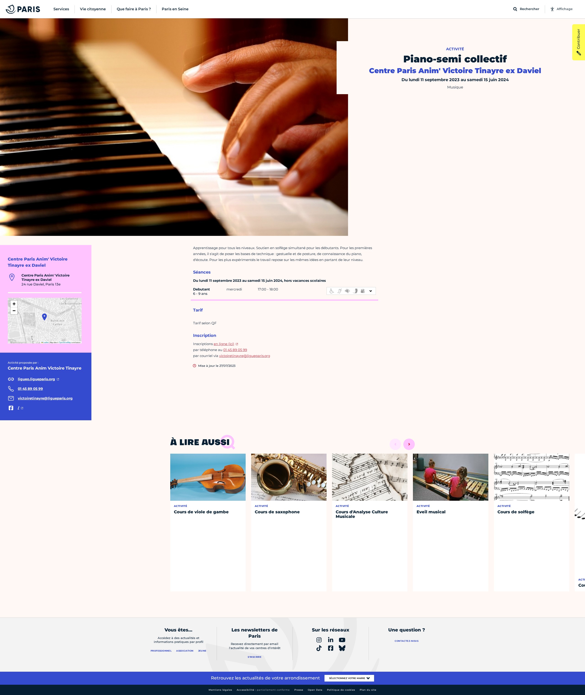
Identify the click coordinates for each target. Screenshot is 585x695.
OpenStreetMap (65, 342)
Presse (298, 689)
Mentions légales (220, 689)
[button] (44, 317)
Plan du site (368, 689)
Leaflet (45, 342)
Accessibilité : (263, 689)
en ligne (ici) (224, 344)
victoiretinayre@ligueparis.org (244, 356)
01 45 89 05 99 (235, 350)
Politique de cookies (341, 689)
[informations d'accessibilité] (351, 291)
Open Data (315, 689)
